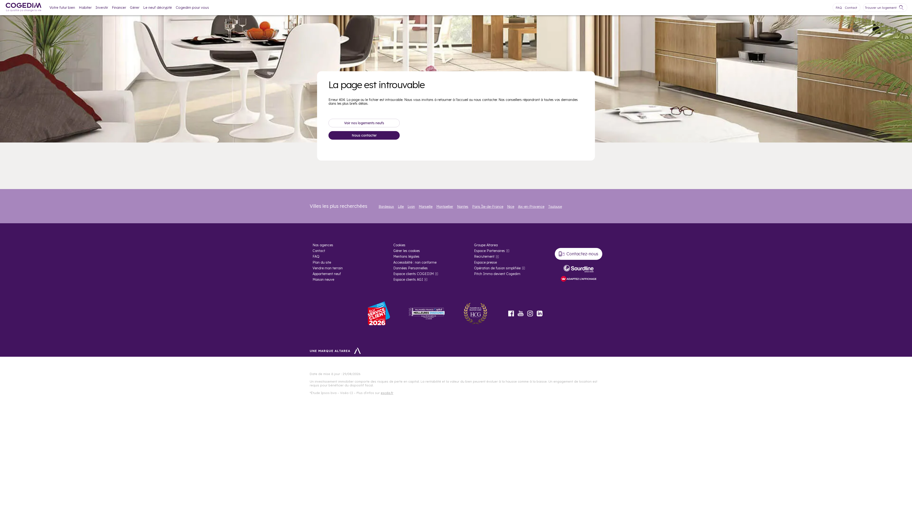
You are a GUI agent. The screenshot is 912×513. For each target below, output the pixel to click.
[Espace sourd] (579, 268)
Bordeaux (386, 206)
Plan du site (322, 262)
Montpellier (444, 206)
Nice (510, 206)
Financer (119, 7)
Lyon (411, 206)
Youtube (520, 313)
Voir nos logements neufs (364, 123)
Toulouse (555, 206)
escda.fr (387, 393)
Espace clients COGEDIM (413, 274)
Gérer (134, 7)
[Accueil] (23, 8)
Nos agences (323, 245)
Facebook (511, 313)
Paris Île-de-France (487, 206)
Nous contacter (364, 135)
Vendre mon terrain (328, 268)
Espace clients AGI (408, 279)
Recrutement (484, 256)
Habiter (85, 7)
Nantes (462, 206)
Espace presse (485, 262)
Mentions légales (406, 256)
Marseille (425, 206)
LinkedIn (539, 313)
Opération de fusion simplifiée (497, 268)
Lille (401, 206)
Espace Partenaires (489, 251)
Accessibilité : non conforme (415, 262)
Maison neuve (323, 279)
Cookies (399, 245)
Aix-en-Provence (531, 206)
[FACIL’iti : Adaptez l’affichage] (578, 279)
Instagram (530, 313)
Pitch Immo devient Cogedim (497, 274)
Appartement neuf (327, 274)
